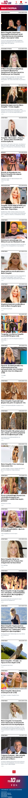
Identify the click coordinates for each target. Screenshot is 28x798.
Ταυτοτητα (4, 792)
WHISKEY (10, 796)
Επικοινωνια (4, 795)
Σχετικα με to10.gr (6, 793)
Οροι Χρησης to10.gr (6, 794)
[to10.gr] (6, 2)
